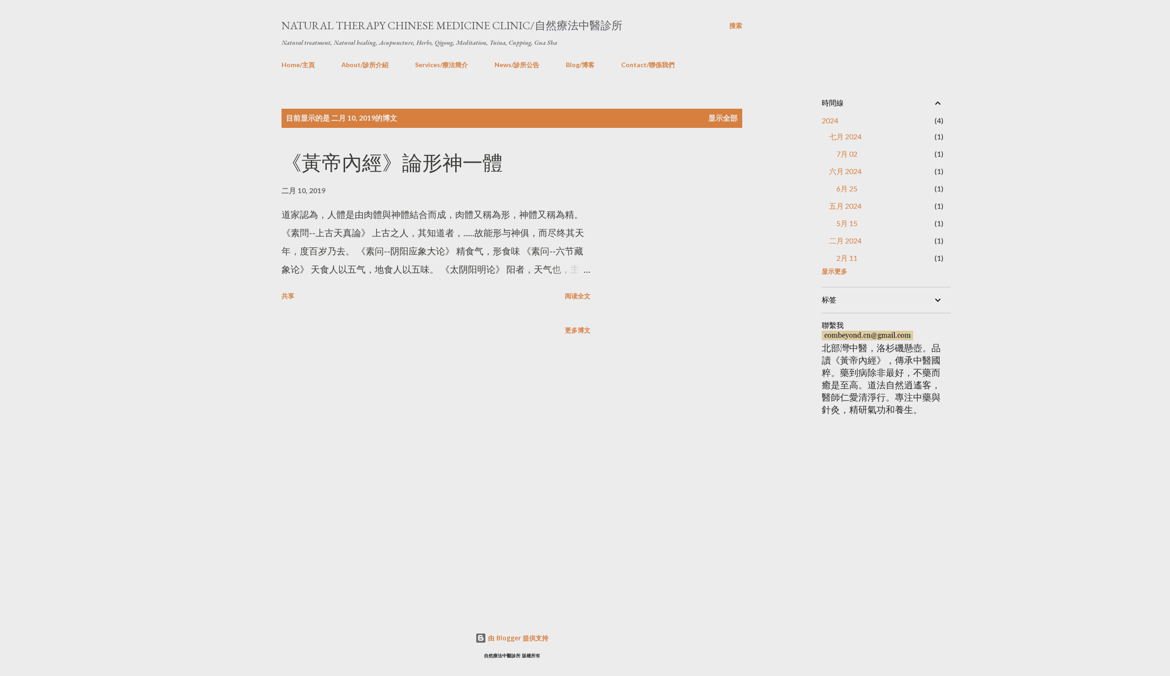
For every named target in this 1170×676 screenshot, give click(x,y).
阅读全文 (577, 296)
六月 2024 (845, 171)
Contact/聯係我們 (648, 65)
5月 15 (846, 223)
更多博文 (577, 330)
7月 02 (846, 153)
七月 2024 (845, 136)
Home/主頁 (298, 65)
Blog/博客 (580, 65)
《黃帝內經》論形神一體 (392, 163)
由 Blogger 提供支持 (517, 638)
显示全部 (723, 117)
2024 (830, 120)
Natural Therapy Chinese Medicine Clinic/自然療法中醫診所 (452, 25)
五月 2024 (845, 205)
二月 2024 (845, 240)
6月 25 (846, 188)
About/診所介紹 (364, 65)
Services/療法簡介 (441, 65)
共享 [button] (288, 296)
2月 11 (846, 258)
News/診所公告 (517, 65)
